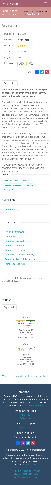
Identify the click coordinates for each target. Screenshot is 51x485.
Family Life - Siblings (15, 263)
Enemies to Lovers (29, 190)
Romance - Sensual (14, 240)
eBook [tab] (22, 307)
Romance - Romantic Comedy (19, 254)
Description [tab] (9, 83)
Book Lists (28, 11)
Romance (26, 181)
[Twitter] (42, 72)
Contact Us (25, 427)
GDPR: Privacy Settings (25, 477)
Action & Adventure (14, 231)
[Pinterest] (47, 72)
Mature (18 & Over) (11, 181)
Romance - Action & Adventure (20, 259)
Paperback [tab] (9, 307)
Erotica (30, 185)
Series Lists (25, 418)
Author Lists (26, 415)
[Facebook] (37, 72)
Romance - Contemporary (17, 245)
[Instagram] (23, 443)
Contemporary (12, 209)
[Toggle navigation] (45, 3)
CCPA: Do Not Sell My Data (25, 473)
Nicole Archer (9, 14)
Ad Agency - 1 (23, 52)
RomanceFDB (6, 3)
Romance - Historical (15, 250)
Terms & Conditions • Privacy (25, 470)
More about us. (36, 405)
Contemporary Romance (13, 185)
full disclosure (29, 464)
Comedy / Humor (10, 190)
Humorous (10, 236)
